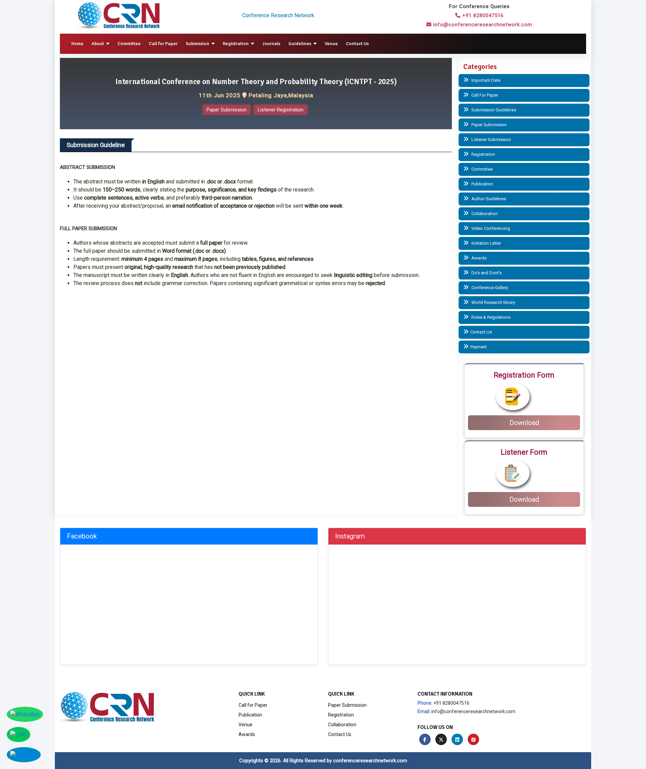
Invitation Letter (485, 243)
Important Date (485, 80)
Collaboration (484, 213)
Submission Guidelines (493, 109)
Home (77, 43)
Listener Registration (280, 110)
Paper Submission (227, 110)
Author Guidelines (488, 198)
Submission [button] (198, 43)
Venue (331, 43)
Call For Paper (484, 95)
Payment (478, 346)
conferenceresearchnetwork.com (370, 761)
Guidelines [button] (300, 43)
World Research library (492, 302)
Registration (482, 154)
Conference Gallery (489, 287)
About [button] (98, 43)
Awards (478, 257)
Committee (129, 43)
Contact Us (357, 43)
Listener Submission (490, 139)
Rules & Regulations (490, 317)
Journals (271, 43)
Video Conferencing (490, 228)
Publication (481, 183)
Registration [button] (236, 43)
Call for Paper (163, 43)
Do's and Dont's (486, 272)
